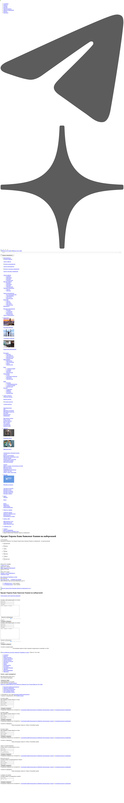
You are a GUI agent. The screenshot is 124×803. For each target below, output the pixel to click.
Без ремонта (9, 312)
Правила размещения (8, 10)
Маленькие (9, 277)
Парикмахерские (7, 408)
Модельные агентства (8, 411)
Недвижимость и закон (9, 516)
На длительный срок (11, 294)
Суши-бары (9, 389)
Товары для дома (7, 471)
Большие (8, 276)
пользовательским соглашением (63, 709)
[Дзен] (62, 248)
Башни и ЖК (6, 518)
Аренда (8, 289)
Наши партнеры (7, 657)
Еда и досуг (6, 317)
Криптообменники (8, 507)
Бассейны (5, 413)
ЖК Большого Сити (8, 521)
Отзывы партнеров (8, 658)
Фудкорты (8, 391)
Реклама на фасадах (8, 492)
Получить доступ (5, 579)
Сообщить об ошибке (16, 579)
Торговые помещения (8, 288)
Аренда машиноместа (8, 315)
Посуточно (9, 297)
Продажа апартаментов (9, 308)
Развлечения (6, 373)
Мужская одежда (7, 468)
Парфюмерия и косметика (9, 469)
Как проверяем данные (9, 692)
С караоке (8, 369)
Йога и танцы (6, 422)
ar (7, 249)
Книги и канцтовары (8, 455)
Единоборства (6, 424)
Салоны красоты (7, 421)
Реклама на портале (8, 488)
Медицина (6, 671)
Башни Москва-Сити (8, 524)
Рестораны (6, 353)
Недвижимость (7, 258)
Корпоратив (9, 360)
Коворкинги (6, 306)
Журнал (5, 11)
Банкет (8, 363)
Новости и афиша (7, 509)
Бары (4, 367)
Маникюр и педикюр (8, 410)
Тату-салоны (6, 423)
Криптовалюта (7, 515)
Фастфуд (5, 388)
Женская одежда (7, 467)
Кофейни (8, 390)
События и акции (7, 512)
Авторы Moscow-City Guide (36, 684)
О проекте (5, 3)
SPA (4, 409)
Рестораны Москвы (8, 667)
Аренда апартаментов (8, 293)
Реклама (5, 7)
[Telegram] (62, 124)
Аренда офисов (7, 275)
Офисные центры (7, 522)
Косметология (6, 414)
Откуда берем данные (8, 690)
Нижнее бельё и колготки (9, 459)
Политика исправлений (9, 689)
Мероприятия (6, 359)
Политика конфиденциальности (11, 686)
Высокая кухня (10, 357)
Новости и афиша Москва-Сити (8, 684)
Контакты (5, 12)
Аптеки (5, 454)
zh (5, 249)
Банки (4, 496)
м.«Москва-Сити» (7, 583)
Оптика (5, 464)
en (3, 249)
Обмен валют (6, 506)
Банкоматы (6, 504)
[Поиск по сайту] (120, 252)
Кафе (4, 381)
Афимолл (5, 428)
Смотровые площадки (11, 376)
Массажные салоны (8, 418)
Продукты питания (8, 462)
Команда (5, 5)
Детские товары (7, 458)
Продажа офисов (7, 281)
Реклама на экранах (8, 491)
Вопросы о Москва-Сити (23, 684)
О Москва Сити (7, 526)
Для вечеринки (10, 295)
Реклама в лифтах (7, 493)
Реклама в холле (7, 489)
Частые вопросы (7, 8)
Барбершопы (6, 415)
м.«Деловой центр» (8, 584)
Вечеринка (9, 377)
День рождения (10, 362)
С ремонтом (9, 311)
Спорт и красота (7, 395)
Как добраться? (4, 577)
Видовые (8, 279)
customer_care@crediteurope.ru (8, 573)
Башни (5, 664)
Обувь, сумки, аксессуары (9, 472)
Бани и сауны (6, 419)
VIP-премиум (9, 355)
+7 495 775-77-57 (5, 565)
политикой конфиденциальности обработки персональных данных (37, 709)
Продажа (8, 290)
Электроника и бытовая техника (11, 453)
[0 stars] (2, 618)
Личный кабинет (12, 683)
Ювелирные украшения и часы (11, 456)
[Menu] (1, 254)
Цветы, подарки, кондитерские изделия (13, 466)
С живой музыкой (10, 368)
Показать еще (9, 280)
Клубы (8, 375)
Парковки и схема (12, 577)
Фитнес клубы (7, 426)
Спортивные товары (8, 460)
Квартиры (5, 299)
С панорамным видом (11, 384)
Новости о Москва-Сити (9, 513)
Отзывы (5, 6)
